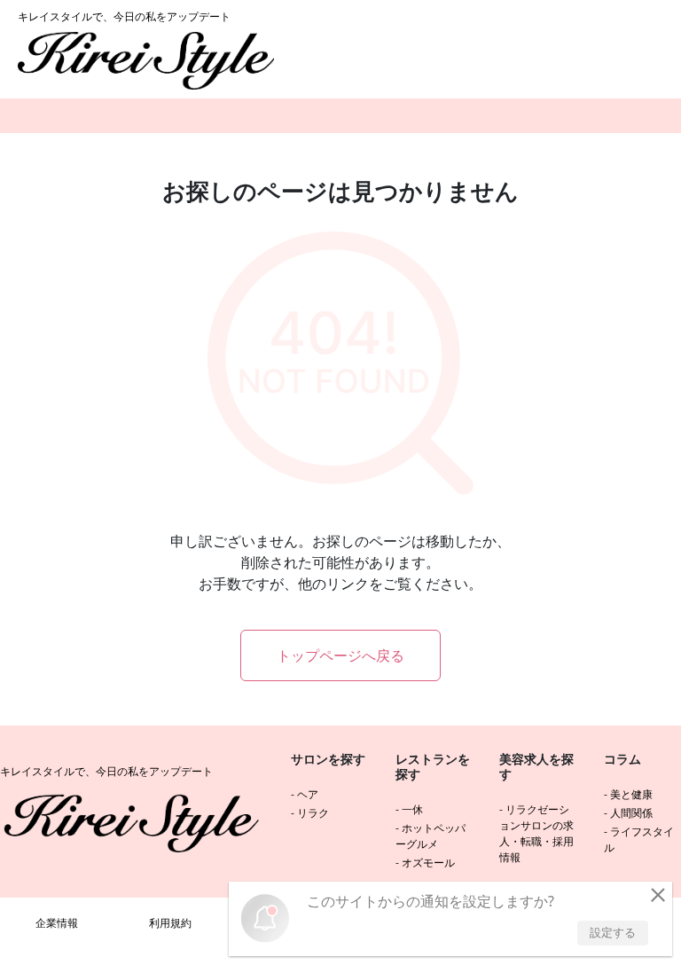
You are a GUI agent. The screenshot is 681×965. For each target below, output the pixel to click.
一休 (412, 809)
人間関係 (631, 812)
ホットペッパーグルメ (430, 835)
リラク (313, 812)
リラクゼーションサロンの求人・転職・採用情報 (536, 833)
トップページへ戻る (340, 655)
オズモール (428, 862)
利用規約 (170, 922)
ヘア (307, 794)
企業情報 (56, 922)
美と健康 (631, 794)
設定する (613, 932)
